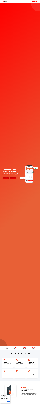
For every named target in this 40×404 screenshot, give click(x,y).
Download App (34, 1)
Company (26, 1)
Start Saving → (17, 366)
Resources (29, 1)
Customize (2, 401)
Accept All (8, 401)
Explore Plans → (29, 366)
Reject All (5, 401)
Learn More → (5, 366)
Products (23, 1)
